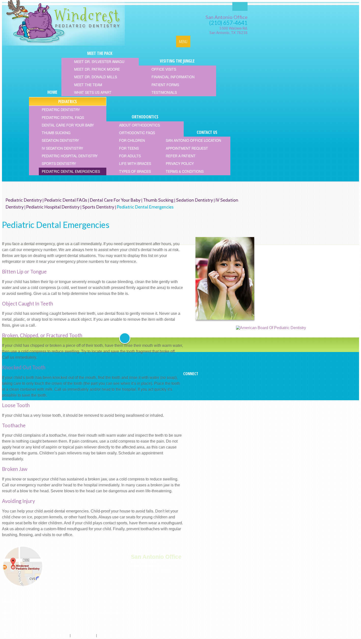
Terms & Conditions (114, 635)
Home (7, 613)
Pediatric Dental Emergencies (145, 207)
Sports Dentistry (98, 207)
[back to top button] (124, 338)
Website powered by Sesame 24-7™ (39, 635)
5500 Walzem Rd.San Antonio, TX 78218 (228, 30)
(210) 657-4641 (228, 22)
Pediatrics (87, 613)
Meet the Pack (27, 613)
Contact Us (133, 613)
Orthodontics (110, 613)
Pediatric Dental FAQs (65, 200)
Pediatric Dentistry (24, 200)
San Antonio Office (227, 17)
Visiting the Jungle (59, 613)
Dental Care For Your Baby (115, 200)
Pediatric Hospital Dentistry (53, 207)
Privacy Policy (83, 635)
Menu (183, 41)
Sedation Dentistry (194, 200)
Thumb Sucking (158, 200)
